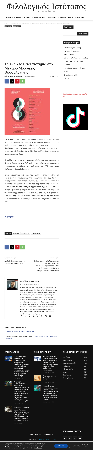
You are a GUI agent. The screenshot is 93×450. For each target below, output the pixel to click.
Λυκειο (28, 17)
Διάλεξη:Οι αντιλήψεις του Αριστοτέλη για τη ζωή (15, 262)
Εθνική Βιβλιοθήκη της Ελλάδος (76, 58)
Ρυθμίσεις (38, 448)
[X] (12, 81)
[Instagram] (26, 316)
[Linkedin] (30, 316)
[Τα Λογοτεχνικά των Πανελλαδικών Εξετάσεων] (37, 378)
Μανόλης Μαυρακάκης (14, 76)
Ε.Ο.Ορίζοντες (69, 54)
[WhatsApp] (22, 81)
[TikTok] (39, 316)
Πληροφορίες (10, 217)
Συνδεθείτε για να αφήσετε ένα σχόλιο (19, 331)
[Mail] (35, 316)
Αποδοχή (61, 446)
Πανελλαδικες (39, 17)
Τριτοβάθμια (36, 233)
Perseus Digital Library (72, 48)
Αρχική (7, 23)
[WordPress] (47, 316)
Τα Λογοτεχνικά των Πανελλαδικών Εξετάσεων (49, 378)
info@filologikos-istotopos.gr (47, 439)
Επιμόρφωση (25, 233)
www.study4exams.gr (72, 51)
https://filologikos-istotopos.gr (29, 284)
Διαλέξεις (16, 233)
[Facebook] (7, 81)
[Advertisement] (32, 45)
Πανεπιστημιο (52, 17)
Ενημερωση (79, 17)
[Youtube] (51, 316)
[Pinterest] (17, 81)
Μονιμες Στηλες (65, 17)
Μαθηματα (9, 17)
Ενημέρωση (14, 23)
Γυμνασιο (19, 17)
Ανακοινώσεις (25, 23)
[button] (85, 17)
